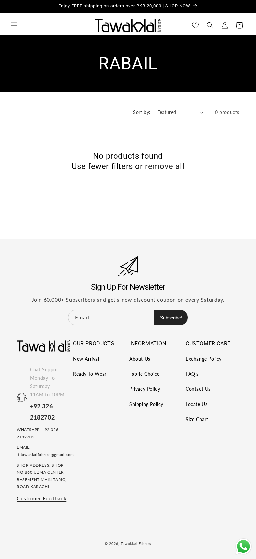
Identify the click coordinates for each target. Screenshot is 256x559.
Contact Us (198, 389)
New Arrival (86, 359)
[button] (14, 25)
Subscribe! (171, 317)
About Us (139, 359)
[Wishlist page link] (195, 25)
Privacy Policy (144, 389)
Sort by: (141, 112)
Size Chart (197, 419)
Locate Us (196, 404)
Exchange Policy (204, 359)
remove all (164, 166)
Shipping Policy (146, 404)
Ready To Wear (90, 374)
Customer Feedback (41, 498)
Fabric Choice (144, 374)
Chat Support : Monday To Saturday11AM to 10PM (47, 382)
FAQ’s (192, 374)
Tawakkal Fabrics (136, 543)
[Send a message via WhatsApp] (243, 546)
